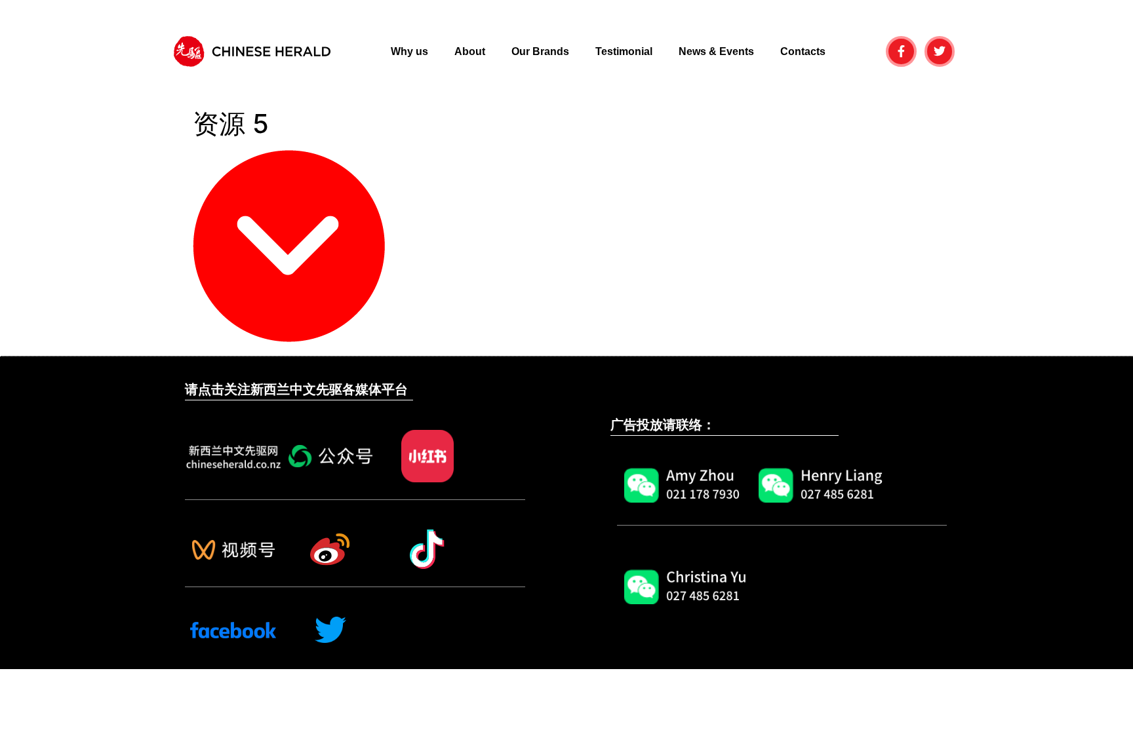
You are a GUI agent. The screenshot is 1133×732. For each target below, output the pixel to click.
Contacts (802, 51)
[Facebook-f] (901, 51)
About (469, 51)
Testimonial (623, 51)
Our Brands (540, 51)
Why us (409, 51)
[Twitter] (939, 51)
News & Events (716, 51)
